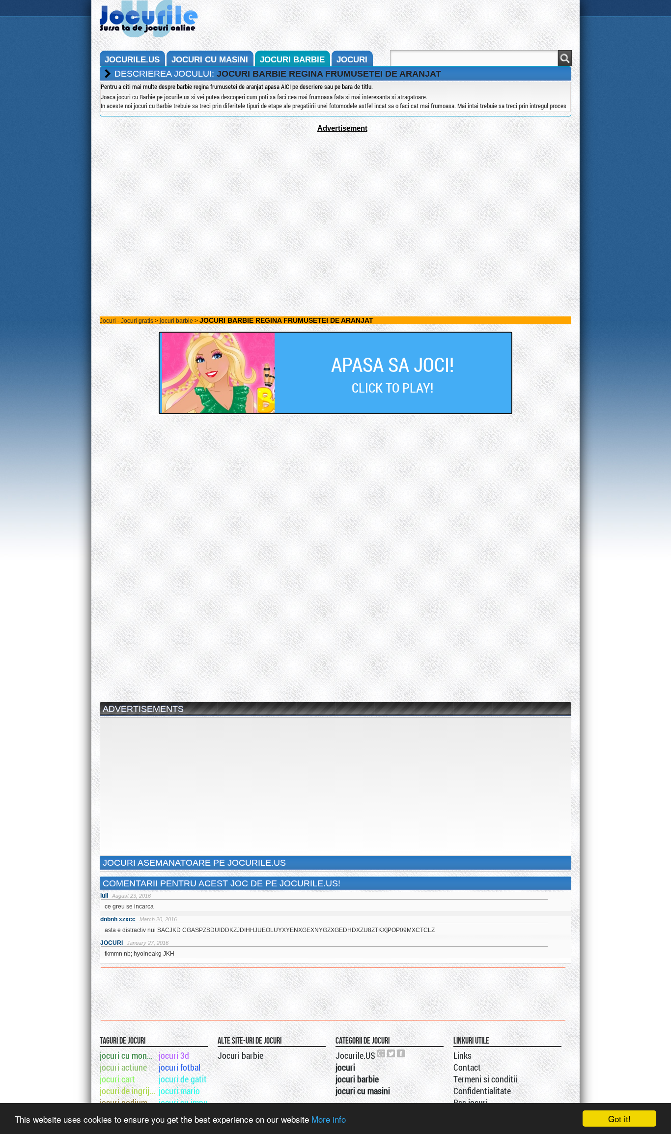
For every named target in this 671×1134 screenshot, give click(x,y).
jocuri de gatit (183, 1079)
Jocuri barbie (240, 1055)
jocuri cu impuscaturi (187, 1102)
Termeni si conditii (485, 1079)
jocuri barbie (292, 59)
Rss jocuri (470, 1102)
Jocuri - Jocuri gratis (126, 320)
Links (462, 1055)
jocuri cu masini (209, 59)
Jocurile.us (132, 59)
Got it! (619, 1118)
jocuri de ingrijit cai (128, 1091)
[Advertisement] (335, 201)
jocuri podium (123, 1102)
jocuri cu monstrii (128, 1055)
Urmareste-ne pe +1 (381, 1053)
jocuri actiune (123, 1067)
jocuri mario (179, 1091)
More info (328, 1119)
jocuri (351, 59)
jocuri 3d (174, 1055)
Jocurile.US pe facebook (401, 1053)
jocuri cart (117, 1079)
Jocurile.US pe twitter (391, 1053)
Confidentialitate (482, 1091)
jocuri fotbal (179, 1067)
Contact (467, 1067)
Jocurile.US (355, 1055)
